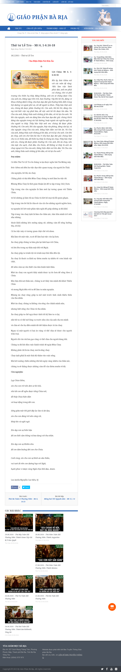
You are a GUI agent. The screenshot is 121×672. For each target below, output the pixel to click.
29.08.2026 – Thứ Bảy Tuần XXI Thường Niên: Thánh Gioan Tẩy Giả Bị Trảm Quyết (18, 537)
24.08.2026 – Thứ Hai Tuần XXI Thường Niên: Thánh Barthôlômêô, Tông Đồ (18, 629)
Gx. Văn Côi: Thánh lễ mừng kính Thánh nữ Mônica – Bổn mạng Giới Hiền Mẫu (103, 70)
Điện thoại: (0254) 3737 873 (13, 657)
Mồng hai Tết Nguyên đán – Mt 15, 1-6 (59, 499)
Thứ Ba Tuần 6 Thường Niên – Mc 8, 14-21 (23, 500)
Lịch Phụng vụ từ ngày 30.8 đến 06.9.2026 (103, 105)
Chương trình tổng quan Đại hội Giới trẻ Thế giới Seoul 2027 (103, 214)
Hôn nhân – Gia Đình (93, 28)
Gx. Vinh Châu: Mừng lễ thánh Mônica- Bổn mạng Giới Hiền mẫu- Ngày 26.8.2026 (104, 143)
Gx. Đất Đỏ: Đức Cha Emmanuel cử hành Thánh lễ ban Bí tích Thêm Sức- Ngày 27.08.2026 (103, 117)
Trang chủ (10, 2)
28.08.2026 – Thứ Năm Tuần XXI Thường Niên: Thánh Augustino (103, 166)
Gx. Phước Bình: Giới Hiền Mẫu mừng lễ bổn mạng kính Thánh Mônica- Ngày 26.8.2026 (103, 130)
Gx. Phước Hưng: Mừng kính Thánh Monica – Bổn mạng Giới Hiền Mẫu (103, 177)
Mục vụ (28, 2)
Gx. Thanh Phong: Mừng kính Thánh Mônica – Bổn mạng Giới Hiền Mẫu (103, 154)
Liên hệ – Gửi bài (67, 2)
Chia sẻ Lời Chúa (34, 28)
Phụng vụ (75, 28)
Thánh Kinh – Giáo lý (56, 28)
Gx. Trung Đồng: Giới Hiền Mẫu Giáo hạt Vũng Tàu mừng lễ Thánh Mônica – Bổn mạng (104, 59)
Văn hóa (11, 33)
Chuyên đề (46, 2)
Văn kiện (37, 2)
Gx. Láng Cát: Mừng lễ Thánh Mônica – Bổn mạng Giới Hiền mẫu (104, 189)
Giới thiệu (20, 2)
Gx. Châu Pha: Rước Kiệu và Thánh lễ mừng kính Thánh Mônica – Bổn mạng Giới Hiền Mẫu (104, 82)
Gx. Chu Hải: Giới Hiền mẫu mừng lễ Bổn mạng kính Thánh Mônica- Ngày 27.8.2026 (103, 201)
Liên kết (56, 2)
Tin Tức (18, 28)
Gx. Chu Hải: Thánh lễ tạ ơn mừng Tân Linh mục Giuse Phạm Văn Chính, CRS (103, 47)
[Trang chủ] (9, 28)
